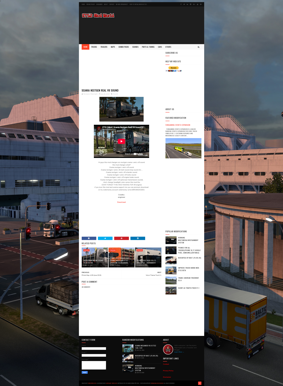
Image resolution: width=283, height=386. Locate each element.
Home (83, 4)
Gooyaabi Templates (111, 383)
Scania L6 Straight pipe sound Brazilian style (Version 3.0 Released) (120, 260)
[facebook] (181, 4)
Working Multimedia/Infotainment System (188, 240)
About (106, 4)
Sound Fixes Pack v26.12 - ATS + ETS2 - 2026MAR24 (147, 261)
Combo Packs (124, 47)
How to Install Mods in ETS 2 (138, 4)
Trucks (94, 47)
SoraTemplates (92, 383)
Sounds (135, 47)
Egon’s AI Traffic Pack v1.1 (188, 288)
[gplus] (194, 4)
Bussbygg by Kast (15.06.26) (189, 257)
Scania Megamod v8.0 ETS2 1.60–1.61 (145, 346)
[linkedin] (187, 4)
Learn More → (179, 352)
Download (121, 202)
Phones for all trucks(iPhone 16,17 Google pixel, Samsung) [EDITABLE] (189, 250)
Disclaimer (99, 4)
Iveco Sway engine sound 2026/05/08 (93, 261)
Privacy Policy (91, 4)
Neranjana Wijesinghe (157, 383)
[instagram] (190, 4)
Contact (111, 4)
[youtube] (197, 4)
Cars (160, 47)
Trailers (103, 47)
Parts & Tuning (148, 47)
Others (168, 47)
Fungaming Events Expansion (177, 125)
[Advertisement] (161, 25)
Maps (113, 47)
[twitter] (184, 4)
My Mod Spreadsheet (122, 4)
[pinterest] (200, 4)
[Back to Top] (199, 383)
